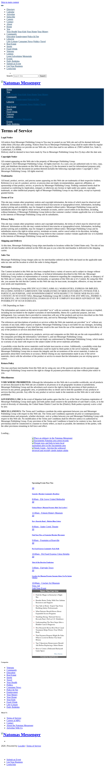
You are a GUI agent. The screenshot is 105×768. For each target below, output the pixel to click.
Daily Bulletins (13, 61)
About (9, 24)
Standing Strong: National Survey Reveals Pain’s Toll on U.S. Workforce (50, 618)
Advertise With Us (15, 728)
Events (9, 59)
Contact (10, 22)
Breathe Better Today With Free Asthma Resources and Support (50, 601)
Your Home (32, 31)
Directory (11, 9)
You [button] (8, 29)
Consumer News (25, 41)
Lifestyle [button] (10, 39)
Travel (43, 41)
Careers (10, 19)
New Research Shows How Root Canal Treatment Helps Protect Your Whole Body (50, 630)
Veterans (10, 51)
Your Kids (22, 31)
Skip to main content (10, 2)
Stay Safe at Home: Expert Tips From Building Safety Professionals (49, 607)
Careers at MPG (14, 720)
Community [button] (12, 34)
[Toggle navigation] (2, 5)
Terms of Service (14, 718)
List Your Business (15, 66)
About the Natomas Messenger (20, 725)
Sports (9, 46)
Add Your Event (39, 588)
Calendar (10, 12)
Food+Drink (12, 49)
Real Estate (11, 44)
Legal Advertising (14, 56)
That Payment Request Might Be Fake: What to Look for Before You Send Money (50, 637)
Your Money (42, 31)
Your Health (12, 31)
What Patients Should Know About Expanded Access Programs (48, 612)
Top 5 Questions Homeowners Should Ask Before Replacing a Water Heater (49, 644)
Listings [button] (10, 54)
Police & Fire (33, 36)
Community (12, 670)
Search (9, 76)
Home (9, 26)
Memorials (27, 56)
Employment (21, 36)
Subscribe (11, 17)
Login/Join (11, 68)
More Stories (58, 654)
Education (11, 36)
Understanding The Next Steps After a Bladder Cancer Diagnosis (49, 623)
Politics (36, 41)
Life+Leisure (12, 41)
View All (36, 586)
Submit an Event (14, 63)
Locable (21, 746)
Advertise (11, 14)
